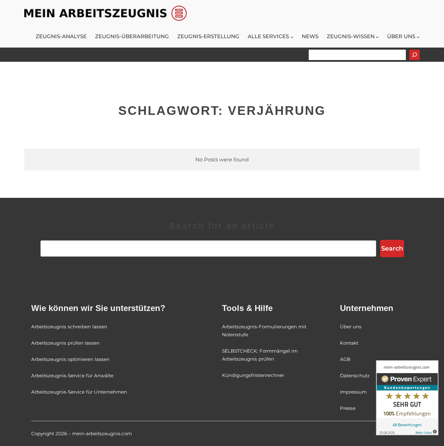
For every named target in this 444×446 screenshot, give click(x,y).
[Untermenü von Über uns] (418, 37)
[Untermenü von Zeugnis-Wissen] (377, 37)
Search (392, 248)
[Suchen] (414, 55)
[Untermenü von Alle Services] (291, 37)
